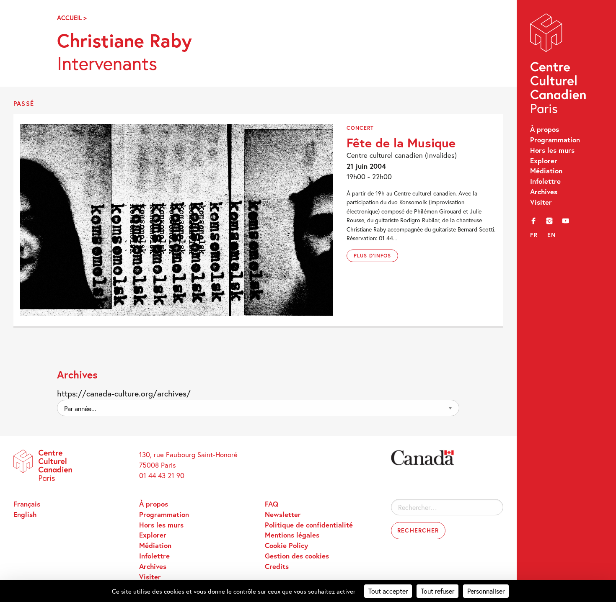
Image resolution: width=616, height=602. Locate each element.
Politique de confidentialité (309, 525)
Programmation (555, 139)
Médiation (546, 170)
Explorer (543, 160)
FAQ (271, 504)
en (551, 235)
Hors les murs (552, 150)
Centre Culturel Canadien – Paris (559, 65)
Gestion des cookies (297, 556)
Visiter (541, 202)
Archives (543, 191)
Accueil (69, 18)
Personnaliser (486, 591)
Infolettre (545, 181)
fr (534, 235)
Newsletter (283, 514)
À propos (544, 129)
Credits (277, 566)
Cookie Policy (286, 545)
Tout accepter (388, 591)
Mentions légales (292, 535)
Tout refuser (437, 591)
